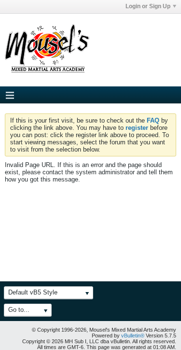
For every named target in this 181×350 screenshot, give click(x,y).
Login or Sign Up (147, 6)
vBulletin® (132, 335)
